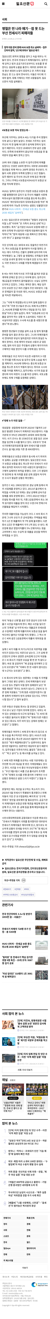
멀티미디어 (31, 1248)
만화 (28, 1254)
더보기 (25, 1267)
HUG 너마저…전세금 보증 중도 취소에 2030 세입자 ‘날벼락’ (17, 945)
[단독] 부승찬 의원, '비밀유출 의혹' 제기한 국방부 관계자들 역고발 (32, 1040)
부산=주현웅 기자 (12, 880)
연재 (5, 1254)
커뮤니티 (14, 1276)
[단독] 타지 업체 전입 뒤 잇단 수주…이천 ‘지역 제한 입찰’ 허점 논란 (32, 1057)
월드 (28, 1242)
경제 (28, 1224)
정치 (5, 1224)
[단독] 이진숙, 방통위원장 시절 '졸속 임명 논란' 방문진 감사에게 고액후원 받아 (31, 1023)
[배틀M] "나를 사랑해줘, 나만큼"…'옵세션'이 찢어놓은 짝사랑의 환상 (27, 1204)
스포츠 (6, 1236)
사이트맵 (38, 1276)
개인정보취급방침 (26, 1276)
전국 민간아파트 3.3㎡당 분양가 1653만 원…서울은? (17, 915)
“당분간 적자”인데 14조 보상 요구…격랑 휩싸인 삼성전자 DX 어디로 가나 (27, 1142)
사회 (4, 19)
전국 (5, 1242)
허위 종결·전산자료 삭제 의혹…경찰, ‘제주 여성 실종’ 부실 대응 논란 (27, 1173)
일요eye (6, 1248)
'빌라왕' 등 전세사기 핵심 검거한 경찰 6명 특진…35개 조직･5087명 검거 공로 (17, 960)
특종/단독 (31, 1217)
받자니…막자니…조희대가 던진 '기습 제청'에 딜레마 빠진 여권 (27, 1152)
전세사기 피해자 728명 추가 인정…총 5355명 (16, 930)
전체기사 (7, 1217)
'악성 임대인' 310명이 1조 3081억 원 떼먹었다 (17, 975)
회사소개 (5, 1276)
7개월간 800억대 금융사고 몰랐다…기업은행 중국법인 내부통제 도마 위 (27, 1183)
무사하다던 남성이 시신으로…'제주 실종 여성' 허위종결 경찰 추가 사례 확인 (27, 1194)
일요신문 (25, 4)
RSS (46, 1276)
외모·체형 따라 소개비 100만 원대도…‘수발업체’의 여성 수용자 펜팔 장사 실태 (28, 1163)
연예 (28, 1230)
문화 (28, 1236)
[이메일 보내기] (24, 880)
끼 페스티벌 (8, 1260)
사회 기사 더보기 (25, 1069)
